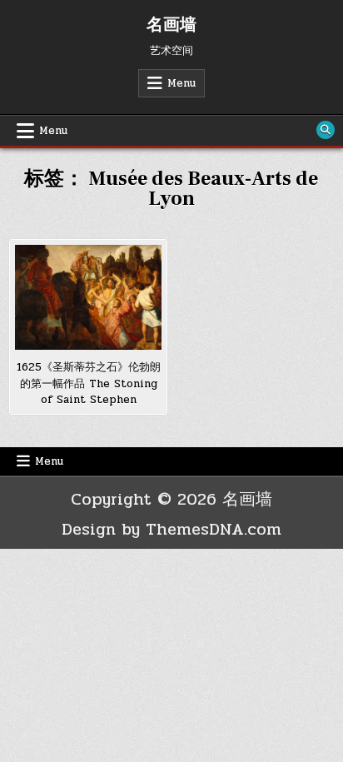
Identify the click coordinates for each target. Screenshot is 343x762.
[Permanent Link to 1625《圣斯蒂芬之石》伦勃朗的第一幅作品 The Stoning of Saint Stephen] (88, 297)
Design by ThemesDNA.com (171, 529)
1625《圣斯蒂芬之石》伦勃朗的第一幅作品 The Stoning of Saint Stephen (89, 383)
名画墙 (171, 25)
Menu (181, 83)
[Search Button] (325, 130)
